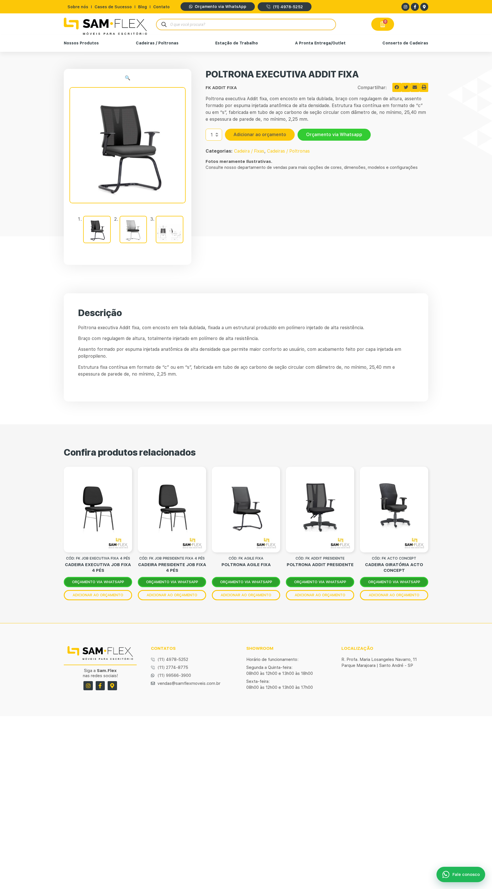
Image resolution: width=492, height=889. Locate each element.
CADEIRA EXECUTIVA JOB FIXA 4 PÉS (98, 567)
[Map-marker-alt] (424, 7)
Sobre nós (77, 7)
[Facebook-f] (415, 7)
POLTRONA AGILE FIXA (246, 564)
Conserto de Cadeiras (405, 43)
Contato (161, 7)
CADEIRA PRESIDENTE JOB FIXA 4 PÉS (172, 567)
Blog (142, 7)
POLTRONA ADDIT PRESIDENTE (320, 564)
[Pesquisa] (164, 24)
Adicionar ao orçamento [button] (98, 595)
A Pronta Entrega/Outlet (320, 43)
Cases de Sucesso (113, 7)
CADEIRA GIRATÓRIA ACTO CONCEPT (394, 567)
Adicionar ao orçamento (259, 134)
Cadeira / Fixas (249, 151)
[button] (127, 78)
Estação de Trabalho (236, 43)
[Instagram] (405, 7)
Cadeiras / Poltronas (157, 43)
